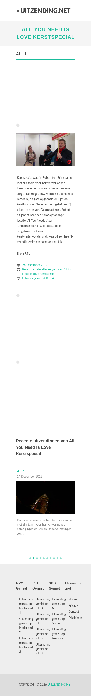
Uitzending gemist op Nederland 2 (26, 626)
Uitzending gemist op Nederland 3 (26, 645)
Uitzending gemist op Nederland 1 (26, 606)
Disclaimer (75, 617)
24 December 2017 (35, 265)
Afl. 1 (21, 471)
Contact (74, 611)
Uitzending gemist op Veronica (59, 634)
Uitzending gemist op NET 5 (59, 604)
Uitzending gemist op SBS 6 (59, 619)
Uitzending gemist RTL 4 (38, 278)
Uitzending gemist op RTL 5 (43, 619)
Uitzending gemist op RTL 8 (43, 649)
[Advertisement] (45, 92)
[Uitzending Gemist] (45, 10)
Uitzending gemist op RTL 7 (43, 634)
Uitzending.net (60, 684)
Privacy (73, 605)
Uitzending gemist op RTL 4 (43, 604)
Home (73, 599)
